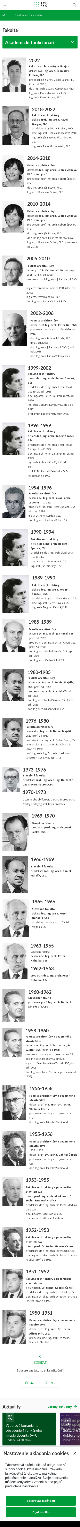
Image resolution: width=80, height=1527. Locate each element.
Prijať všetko (41, 1512)
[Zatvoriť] (5, 5)
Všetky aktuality (60, 1407)
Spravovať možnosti (41, 1500)
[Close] (74, 1453)
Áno (32, 1383)
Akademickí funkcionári (29, 42)
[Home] (3, 15)
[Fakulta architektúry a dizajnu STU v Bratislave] (39, 5)
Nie (52, 1383)
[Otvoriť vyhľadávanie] (74, 5)
